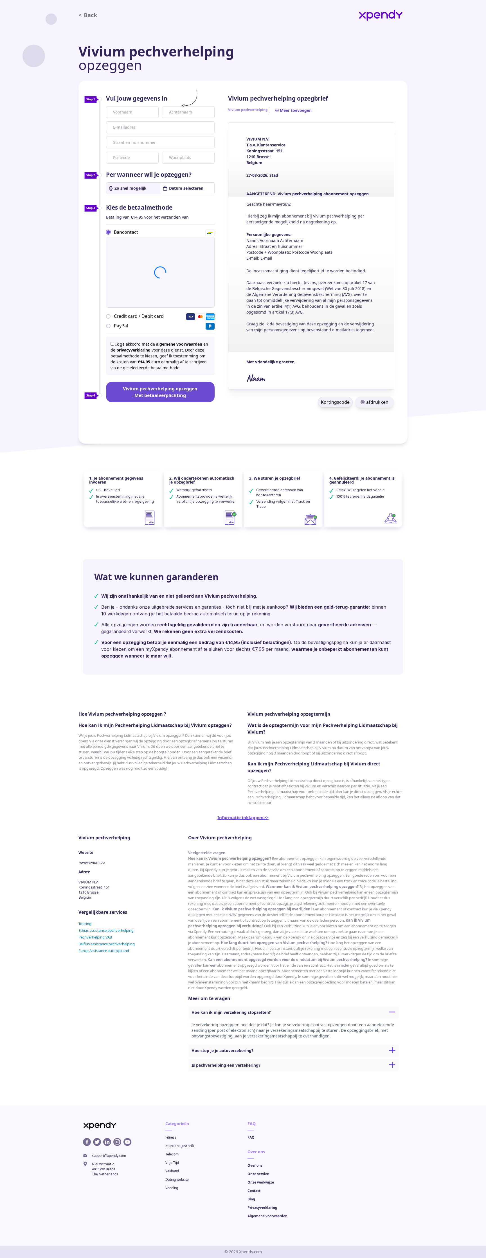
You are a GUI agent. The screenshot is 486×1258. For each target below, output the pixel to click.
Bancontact (126, 232)
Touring (84, 923)
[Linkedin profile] (107, 1142)
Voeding (171, 1188)
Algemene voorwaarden (267, 1216)
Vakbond (172, 1171)
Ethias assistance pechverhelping (106, 930)
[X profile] (97, 1142)
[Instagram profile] (117, 1142)
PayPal (121, 326)
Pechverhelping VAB (95, 937)
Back (87, 15)
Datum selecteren (186, 188)
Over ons (255, 1165)
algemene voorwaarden (179, 344)
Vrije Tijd (172, 1162)
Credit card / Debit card (139, 316)
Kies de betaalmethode (139, 207)
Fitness (170, 1137)
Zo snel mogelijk (130, 188)
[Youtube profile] (127, 1142)
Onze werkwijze (261, 1182)
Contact (254, 1190)
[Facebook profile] (87, 1142)
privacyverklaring (133, 350)
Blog (251, 1199)
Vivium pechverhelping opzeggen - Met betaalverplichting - (160, 392)
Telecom (172, 1154)
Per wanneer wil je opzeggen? (149, 174)
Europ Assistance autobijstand (103, 950)
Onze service (258, 1173)
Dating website (177, 1179)
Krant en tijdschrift (179, 1145)
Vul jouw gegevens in (136, 98)
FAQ (251, 1137)
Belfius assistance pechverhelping (106, 943)
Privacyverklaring (262, 1207)
